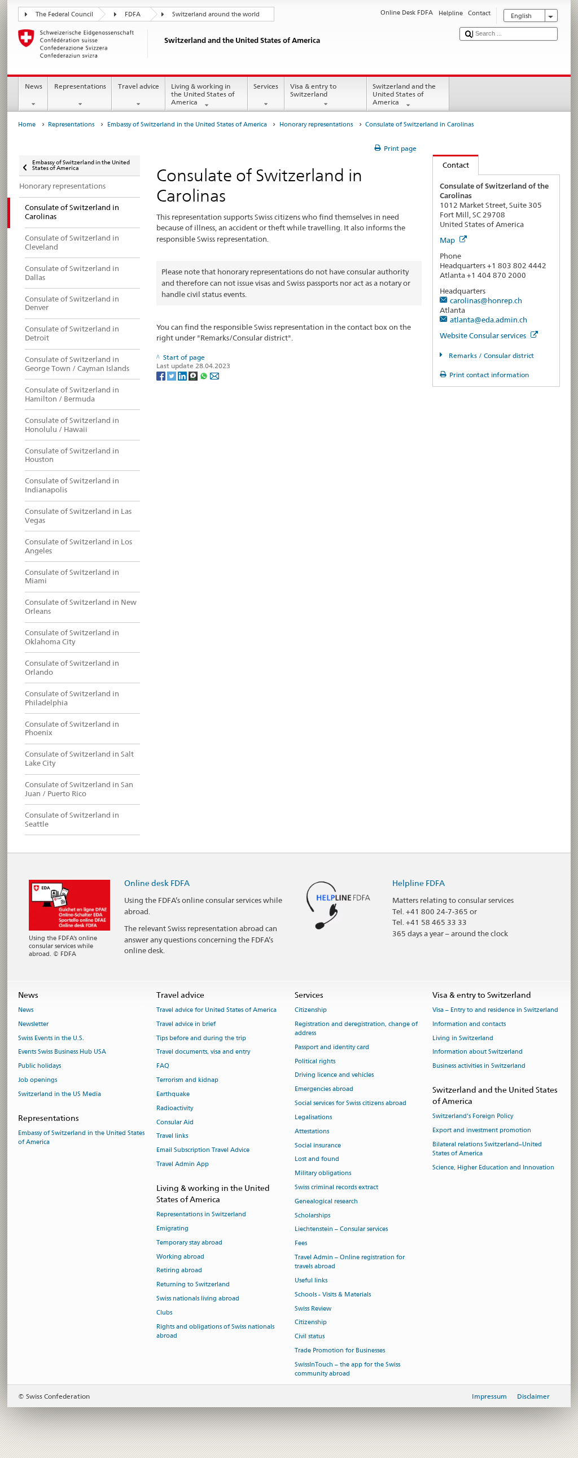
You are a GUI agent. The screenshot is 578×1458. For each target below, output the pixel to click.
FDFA (133, 14)
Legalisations (313, 1117)
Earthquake (173, 1094)
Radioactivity (174, 1108)
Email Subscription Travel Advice (202, 1150)
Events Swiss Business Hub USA (62, 1052)
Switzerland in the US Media (59, 1094)
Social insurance (318, 1145)
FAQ (162, 1066)
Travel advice (138, 86)
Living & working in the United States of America (203, 94)
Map (448, 240)
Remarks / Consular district (490, 355)
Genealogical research (326, 1201)
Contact (451, 164)
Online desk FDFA (157, 883)
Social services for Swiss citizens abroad (350, 1103)
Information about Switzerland (477, 1052)
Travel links (172, 1136)
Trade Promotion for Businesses (340, 1350)
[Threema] (194, 375)
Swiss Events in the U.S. (51, 1038)
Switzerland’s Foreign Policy (472, 1116)
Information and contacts (469, 1024)
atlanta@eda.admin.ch (488, 319)
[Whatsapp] (204, 375)
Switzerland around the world (216, 14)
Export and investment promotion (481, 1130)
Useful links (311, 1280)
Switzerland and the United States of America (404, 94)
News (33, 86)
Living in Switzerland (462, 1038)
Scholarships (312, 1215)
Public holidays (39, 1066)
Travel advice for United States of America (216, 1010)
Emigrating (172, 1228)
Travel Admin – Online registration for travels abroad (350, 1262)
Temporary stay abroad (189, 1242)
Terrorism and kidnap (187, 1080)
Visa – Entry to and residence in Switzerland (495, 1010)
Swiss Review (313, 1308)
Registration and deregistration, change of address (356, 1028)
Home (27, 124)
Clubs (164, 1312)
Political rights (315, 1061)
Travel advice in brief (186, 1024)
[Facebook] (161, 375)
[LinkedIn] (183, 375)
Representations (80, 86)
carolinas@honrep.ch (486, 300)
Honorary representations (316, 124)
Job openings (37, 1080)
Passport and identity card (332, 1047)
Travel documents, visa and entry (203, 1052)
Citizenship (311, 1010)
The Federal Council (64, 14)
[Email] (214, 375)
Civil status (310, 1337)
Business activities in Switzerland (479, 1066)
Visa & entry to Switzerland (313, 90)
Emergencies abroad (324, 1089)
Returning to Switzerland (193, 1285)
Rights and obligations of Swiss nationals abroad (215, 1331)
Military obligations (323, 1173)
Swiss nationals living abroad (197, 1298)
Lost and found (317, 1159)
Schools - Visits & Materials (333, 1294)
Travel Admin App (182, 1164)
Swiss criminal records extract (336, 1187)
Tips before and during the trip (201, 1038)
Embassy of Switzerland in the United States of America (187, 124)
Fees (301, 1243)
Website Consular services (484, 335)
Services (265, 86)
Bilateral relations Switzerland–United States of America (487, 1149)
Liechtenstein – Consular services (341, 1229)
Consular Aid (175, 1122)
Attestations (312, 1131)
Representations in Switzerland (201, 1215)
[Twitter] (172, 375)
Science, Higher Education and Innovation (493, 1167)
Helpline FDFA (418, 883)
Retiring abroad (179, 1270)
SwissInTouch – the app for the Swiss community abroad (347, 1369)
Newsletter (33, 1024)
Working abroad (180, 1256)
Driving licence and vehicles (334, 1075)
